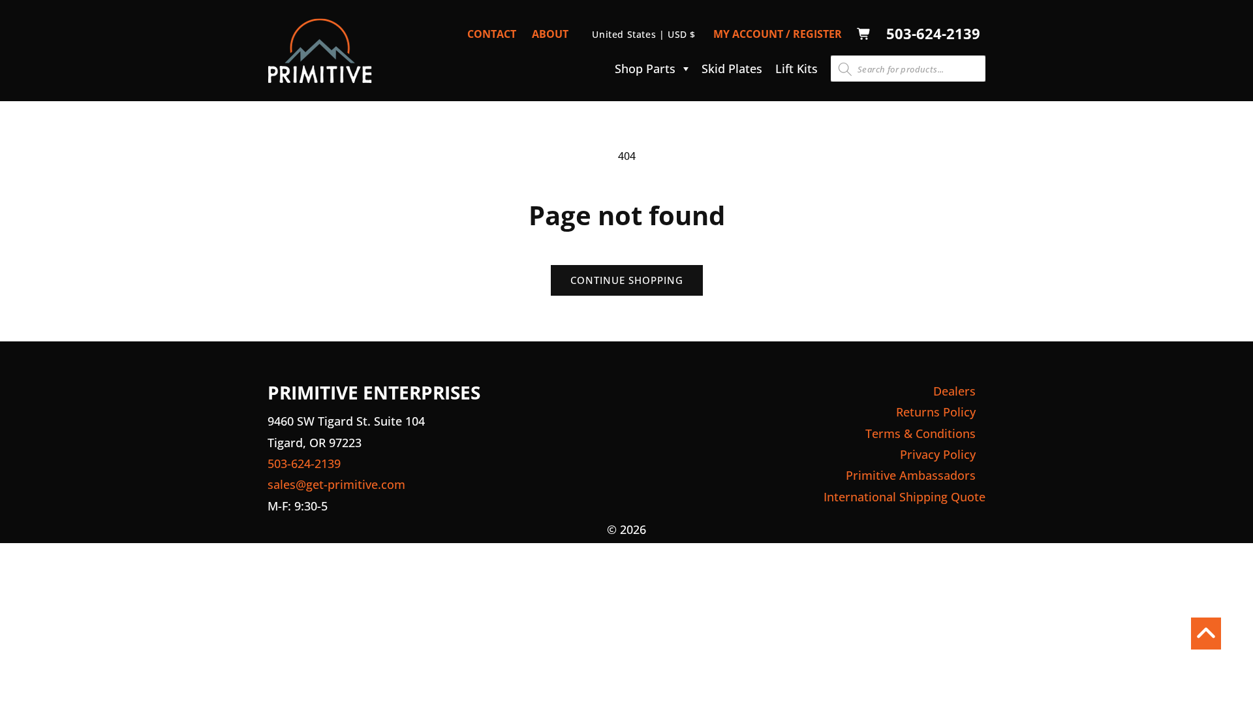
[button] (648, 68)
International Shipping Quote (904, 497)
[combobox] (908, 68)
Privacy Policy (938, 454)
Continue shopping (626, 280)
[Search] (845, 69)
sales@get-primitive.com (336, 484)
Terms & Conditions (920, 433)
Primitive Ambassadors (911, 475)
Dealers (954, 391)
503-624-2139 (933, 33)
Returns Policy (936, 412)
